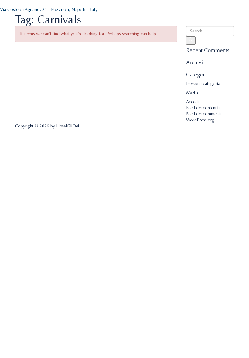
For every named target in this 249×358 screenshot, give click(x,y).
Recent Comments (207, 51)
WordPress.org (200, 120)
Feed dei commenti (203, 114)
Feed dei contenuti (203, 107)
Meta (192, 93)
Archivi (194, 63)
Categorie (198, 75)
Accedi (192, 101)
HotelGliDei (67, 126)
